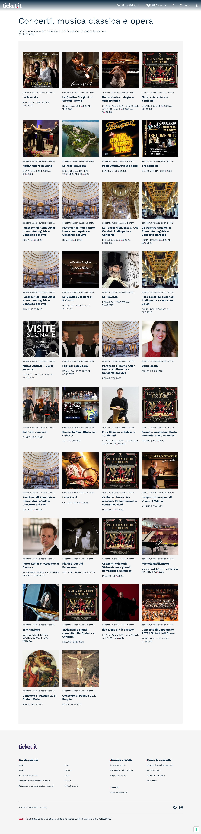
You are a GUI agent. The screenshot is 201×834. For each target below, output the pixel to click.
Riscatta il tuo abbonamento (159, 765)
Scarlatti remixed (34, 432)
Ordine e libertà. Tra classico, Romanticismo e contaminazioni (119, 501)
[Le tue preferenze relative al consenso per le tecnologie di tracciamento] (196, 829)
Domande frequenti (155, 775)
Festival (68, 781)
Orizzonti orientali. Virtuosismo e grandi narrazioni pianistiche (117, 567)
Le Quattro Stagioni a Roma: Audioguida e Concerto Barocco (156, 231)
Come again (150, 365)
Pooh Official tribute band (120, 165)
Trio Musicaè (31, 629)
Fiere (66, 765)
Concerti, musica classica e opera (39, 92)
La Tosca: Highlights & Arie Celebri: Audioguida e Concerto (120, 231)
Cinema (68, 770)
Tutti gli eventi (71, 786)
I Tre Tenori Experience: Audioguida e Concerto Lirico (158, 300)
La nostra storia (117, 765)
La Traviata (30, 97)
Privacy (43, 807)
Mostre (21, 765)
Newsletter (151, 781)
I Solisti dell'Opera (75, 365)
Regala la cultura (118, 775)
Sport (67, 775)
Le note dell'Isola (74, 165)
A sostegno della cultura (121, 770)
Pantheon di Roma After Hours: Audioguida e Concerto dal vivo (39, 231)
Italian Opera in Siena (37, 165)
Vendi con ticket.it (119, 792)
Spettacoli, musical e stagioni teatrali (36, 786)
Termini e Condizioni (28, 807)
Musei (21, 770)
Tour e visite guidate (27, 775)
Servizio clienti (153, 770)
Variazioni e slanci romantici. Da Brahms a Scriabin (78, 633)
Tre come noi (150, 165)
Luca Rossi (69, 497)
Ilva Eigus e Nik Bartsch (118, 629)
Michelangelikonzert (155, 563)
